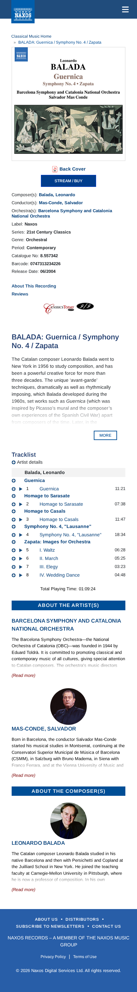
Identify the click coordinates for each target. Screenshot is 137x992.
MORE (105, 435)
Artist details (30, 462)
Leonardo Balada (38, 843)
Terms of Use (85, 956)
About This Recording (34, 285)
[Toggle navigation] (124, 9)
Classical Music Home (31, 36)
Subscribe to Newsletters (51, 926)
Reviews (20, 293)
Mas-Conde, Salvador (61, 202)
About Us (47, 919)
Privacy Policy (53, 956)
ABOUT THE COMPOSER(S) (68, 791)
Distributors (83, 919)
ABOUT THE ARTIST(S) (68, 605)
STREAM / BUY (68, 181)
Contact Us (106, 926)
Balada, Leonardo (57, 194)
